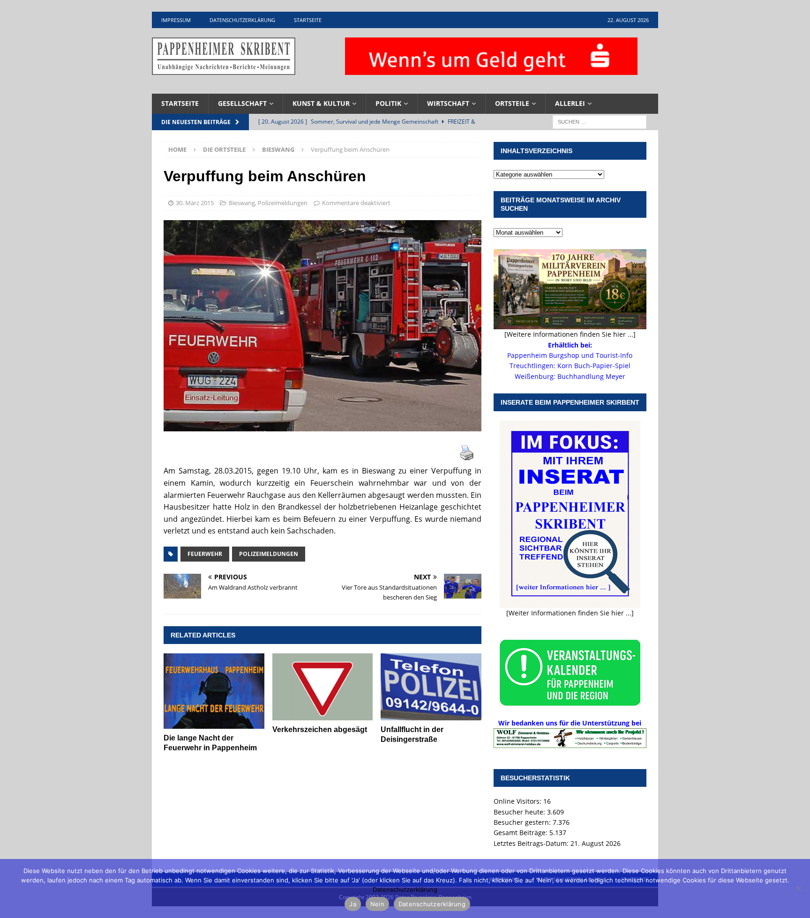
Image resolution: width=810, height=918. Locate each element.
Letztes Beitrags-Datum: (532, 843)
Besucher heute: (520, 811)
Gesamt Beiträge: (521, 832)
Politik (388, 103)
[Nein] (798, 888)
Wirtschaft (448, 103)
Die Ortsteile (224, 149)
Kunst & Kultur (321, 103)
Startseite (308, 19)
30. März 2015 (195, 203)
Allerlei (570, 103)
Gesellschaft (242, 103)
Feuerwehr (205, 554)
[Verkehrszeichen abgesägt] (322, 686)
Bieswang (242, 203)
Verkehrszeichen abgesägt (319, 729)
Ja (352, 904)
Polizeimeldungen (283, 203)
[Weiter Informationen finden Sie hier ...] (570, 612)
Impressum (176, 19)
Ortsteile (512, 103)
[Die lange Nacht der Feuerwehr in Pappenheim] (214, 691)
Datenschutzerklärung (242, 19)
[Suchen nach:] (599, 121)
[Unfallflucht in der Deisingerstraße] (431, 686)
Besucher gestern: (523, 822)
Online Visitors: (518, 801)
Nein (377, 904)
